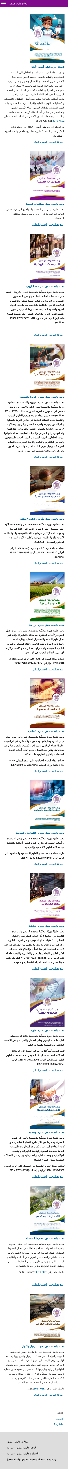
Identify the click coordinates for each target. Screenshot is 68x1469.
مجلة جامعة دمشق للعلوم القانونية (47, 925)
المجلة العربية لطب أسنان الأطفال (47, 66)
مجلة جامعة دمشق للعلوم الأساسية (46, 731)
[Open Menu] (3, 3)
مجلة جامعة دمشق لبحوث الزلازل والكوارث (42, 1346)
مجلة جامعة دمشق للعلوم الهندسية (47, 1132)
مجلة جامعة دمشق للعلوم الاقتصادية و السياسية (40, 832)
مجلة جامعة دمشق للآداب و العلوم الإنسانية (42, 518)
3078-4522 (58, 120)
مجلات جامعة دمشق (18, 3)
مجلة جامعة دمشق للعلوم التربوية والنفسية (42, 396)
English (58, 1424)
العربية (59, 1419)
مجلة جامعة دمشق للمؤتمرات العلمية (45, 203)
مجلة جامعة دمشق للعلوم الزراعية (47, 625)
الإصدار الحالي (39, 141)
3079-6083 (41, 1272)
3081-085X (40, 1388)
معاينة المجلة (56, 141)
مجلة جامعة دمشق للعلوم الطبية (48, 1030)
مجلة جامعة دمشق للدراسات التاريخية (45, 286)
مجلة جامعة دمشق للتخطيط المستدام (45, 1238)
